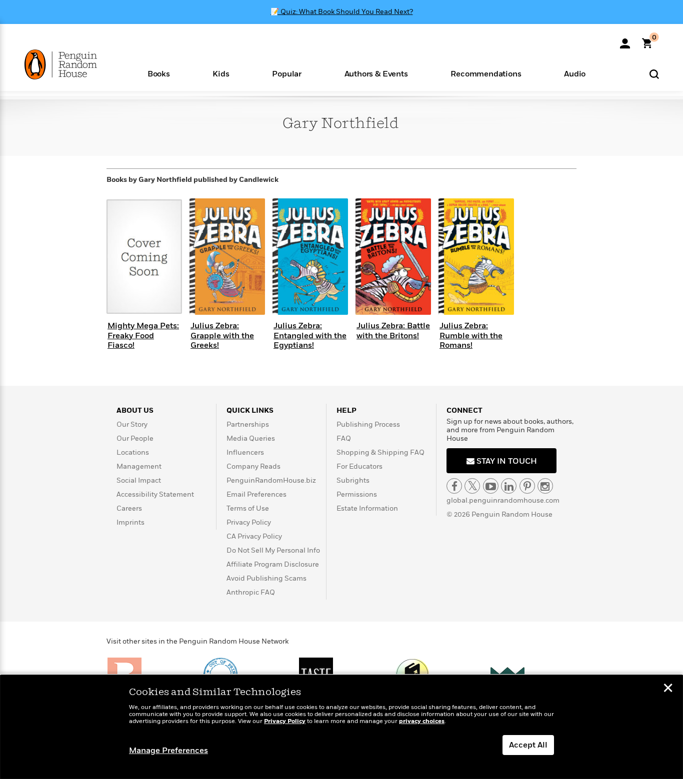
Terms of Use (247, 508)
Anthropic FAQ (250, 592)
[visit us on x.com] (472, 486)
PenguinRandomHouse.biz (271, 480)
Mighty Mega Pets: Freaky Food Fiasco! (143, 335)
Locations (132, 452)
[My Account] (625, 40)
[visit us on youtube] (490, 486)
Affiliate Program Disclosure (272, 564)
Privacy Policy (248, 522)
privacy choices (421, 721)
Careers (129, 508)
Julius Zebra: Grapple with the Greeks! (222, 335)
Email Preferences (256, 494)
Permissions (356, 494)
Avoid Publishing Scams (266, 578)
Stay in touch (505, 461)
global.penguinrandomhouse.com (503, 500)
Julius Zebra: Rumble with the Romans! (471, 335)
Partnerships (247, 424)
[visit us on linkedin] (508, 486)
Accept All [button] (528, 745)
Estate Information (367, 508)
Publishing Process (368, 424)
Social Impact (138, 480)
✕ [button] (668, 689)
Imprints (130, 522)
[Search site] (654, 73)
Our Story (132, 424)
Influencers (245, 452)
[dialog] (341, 727)
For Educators (359, 466)
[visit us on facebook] (454, 486)
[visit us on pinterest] (527, 486)
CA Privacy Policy (254, 536)
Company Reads (253, 466)
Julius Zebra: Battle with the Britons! (393, 330)
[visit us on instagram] (545, 486)
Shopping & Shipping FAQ (380, 452)
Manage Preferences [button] (168, 750)
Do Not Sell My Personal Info (273, 550)
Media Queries (250, 438)
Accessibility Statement (155, 494)
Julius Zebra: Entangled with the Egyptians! (310, 335)
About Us (135, 410)
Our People (135, 438)
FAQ (343, 438)
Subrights (353, 480)
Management (139, 466)
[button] (159, 73)
